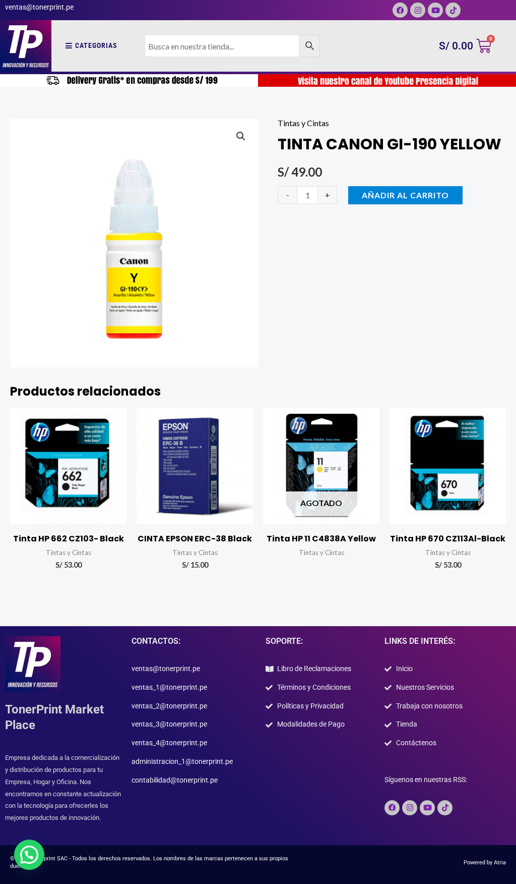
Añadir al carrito (405, 195)
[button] (241, 136)
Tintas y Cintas (303, 123)
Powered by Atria (485, 862)
